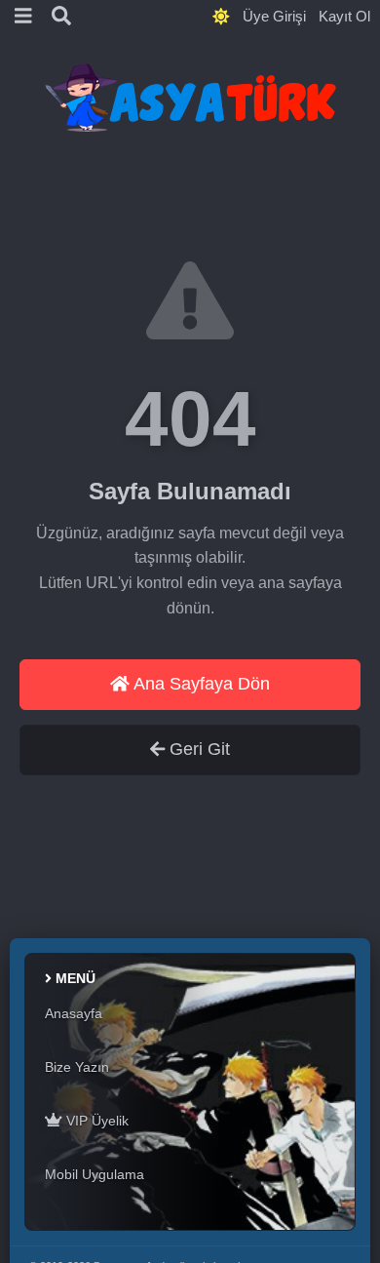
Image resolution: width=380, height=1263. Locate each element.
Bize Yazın (77, 1067)
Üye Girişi (274, 16)
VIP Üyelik (95, 1120)
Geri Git (197, 749)
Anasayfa (73, 1013)
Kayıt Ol (344, 16)
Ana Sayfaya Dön (200, 683)
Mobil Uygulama (94, 1174)
